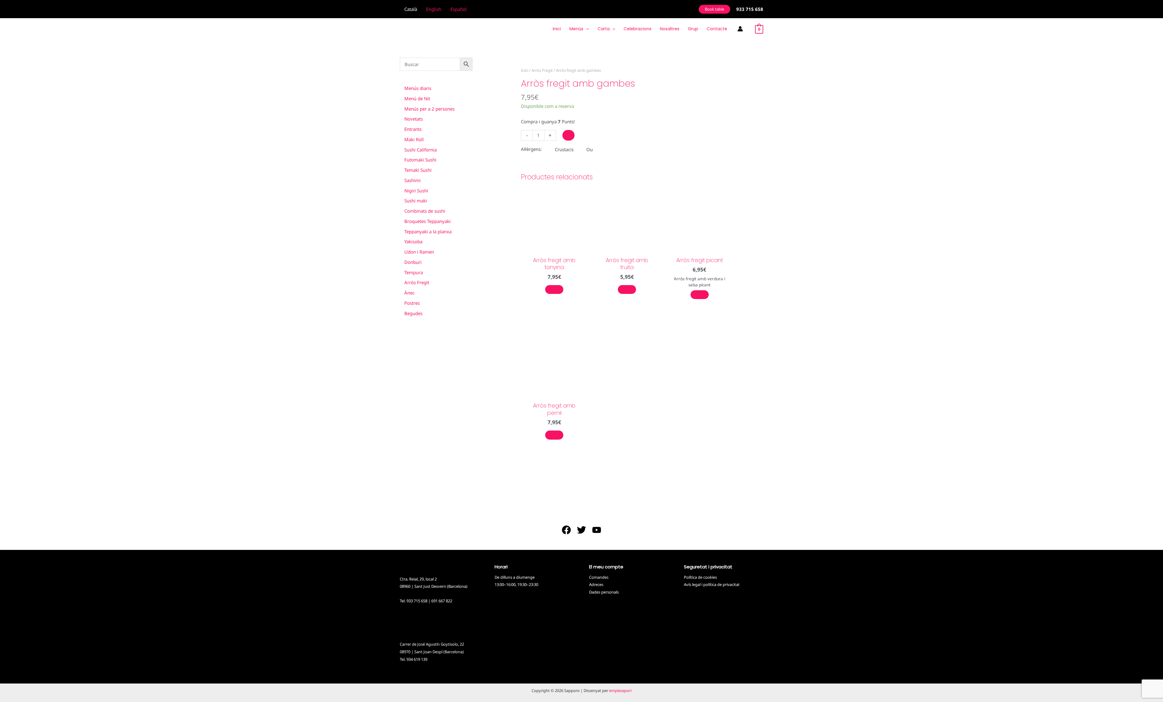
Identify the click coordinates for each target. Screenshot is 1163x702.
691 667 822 (441, 601)
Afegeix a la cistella (568, 135)
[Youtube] (596, 529)
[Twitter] (581, 529)
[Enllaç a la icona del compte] (740, 29)
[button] (714, 9)
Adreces (596, 584)
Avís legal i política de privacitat (712, 584)
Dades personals (604, 592)
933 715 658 (416, 601)
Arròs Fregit (542, 70)
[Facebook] (566, 529)
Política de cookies (700, 577)
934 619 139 (416, 659)
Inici (524, 70)
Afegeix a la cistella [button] (554, 289)
